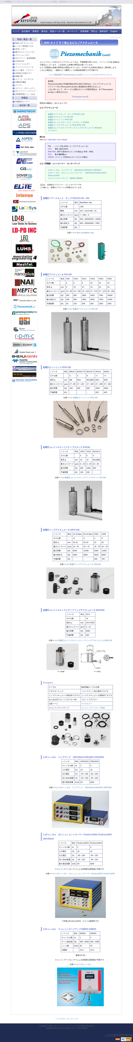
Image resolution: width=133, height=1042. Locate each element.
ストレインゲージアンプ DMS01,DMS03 (65, 178)
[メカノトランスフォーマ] (24, 380)
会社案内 (26, 31)
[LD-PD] (24, 230)
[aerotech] (24, 111)
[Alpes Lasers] (24, 118)
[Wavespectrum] (24, 374)
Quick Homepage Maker (121, 1034)
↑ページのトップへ (63, 1019)
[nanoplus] (24, 273)
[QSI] (24, 321)
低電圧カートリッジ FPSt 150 (60, 120)
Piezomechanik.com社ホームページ (77, 75)
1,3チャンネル (86, 964)
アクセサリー (86, 704)
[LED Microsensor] (24, 238)
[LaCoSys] (24, 209)
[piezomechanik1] (24, 306)
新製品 (35, 31)
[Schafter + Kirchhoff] (24, 345)
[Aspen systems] (24, 140)
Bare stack (81, 233)
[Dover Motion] (24, 177)
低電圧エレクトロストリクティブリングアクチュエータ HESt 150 (85, 640)
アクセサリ (52, 130)
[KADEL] (24, 201)
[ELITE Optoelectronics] (24, 187)
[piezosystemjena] (24, 313)
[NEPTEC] (24, 292)
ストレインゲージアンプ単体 (93, 708)
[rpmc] (24, 337)
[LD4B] (24, 220)
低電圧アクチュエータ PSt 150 (60, 117)
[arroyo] (24, 132)
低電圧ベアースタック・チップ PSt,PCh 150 (66, 114)
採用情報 (84, 31)
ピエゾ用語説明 (55, 75)
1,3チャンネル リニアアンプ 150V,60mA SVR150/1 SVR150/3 (74, 170)
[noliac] (24, 168)
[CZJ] (24, 146)
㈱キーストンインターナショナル (65, 1026)
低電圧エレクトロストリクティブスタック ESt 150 (85, 477)
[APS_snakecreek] (24, 125)
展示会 (44, 31)
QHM (130, 1036)
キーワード (72, 31)
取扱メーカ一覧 (57, 31)
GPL (127, 1036)
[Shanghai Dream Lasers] (24, 351)
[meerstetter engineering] (24, 258)
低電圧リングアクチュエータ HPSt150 (85, 564)
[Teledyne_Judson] (24, 362)
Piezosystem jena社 (80, 97)
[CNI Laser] (24, 161)
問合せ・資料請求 (99, 31)
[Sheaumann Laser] (24, 356)
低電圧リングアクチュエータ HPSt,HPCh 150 (66, 125)
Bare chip (90, 233)
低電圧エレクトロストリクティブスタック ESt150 (68, 122)
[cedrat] (24, 153)
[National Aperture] (24, 282)
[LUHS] (24, 249)
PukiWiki (113, 1036)
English (113, 31)
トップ (16, 31)
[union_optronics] (24, 368)
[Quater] (24, 329)
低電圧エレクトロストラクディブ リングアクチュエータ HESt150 (75, 128)
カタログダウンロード (103, 75)
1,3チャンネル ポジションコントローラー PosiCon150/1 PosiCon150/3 (85, 874)
